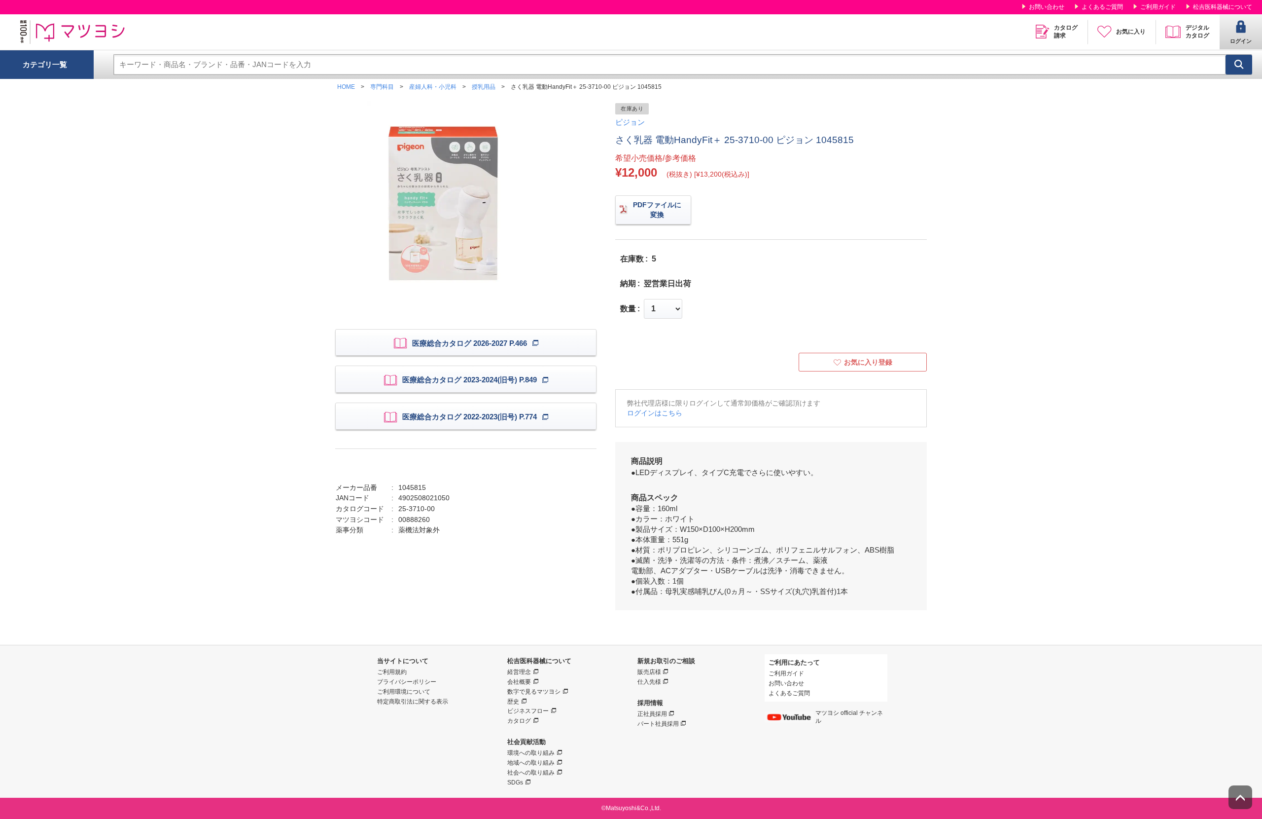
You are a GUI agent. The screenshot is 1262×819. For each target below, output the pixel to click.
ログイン (1241, 41)
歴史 (513, 701)
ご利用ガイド (1158, 6)
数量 (628, 309)
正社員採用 (652, 713)
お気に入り (1131, 31)
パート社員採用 (658, 723)
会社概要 (519, 681)
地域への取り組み (531, 762)
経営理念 (519, 672)
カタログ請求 (1066, 31)
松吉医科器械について (1222, 6)
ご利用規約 (392, 672)
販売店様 (649, 672)
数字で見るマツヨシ (534, 691)
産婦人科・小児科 (432, 86)
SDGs (515, 782)
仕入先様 (649, 681)
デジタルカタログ (1197, 31)
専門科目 (382, 86)
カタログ (519, 720)
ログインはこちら (654, 413)
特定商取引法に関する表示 (412, 701)
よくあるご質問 (1102, 6)
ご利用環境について (403, 691)
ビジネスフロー (528, 710)
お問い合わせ (1046, 6)
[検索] (1239, 64)
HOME (346, 86)
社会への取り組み (531, 772)
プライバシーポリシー (406, 681)
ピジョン (630, 122)
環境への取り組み (531, 752)
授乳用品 (483, 86)
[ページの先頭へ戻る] (1240, 797)
